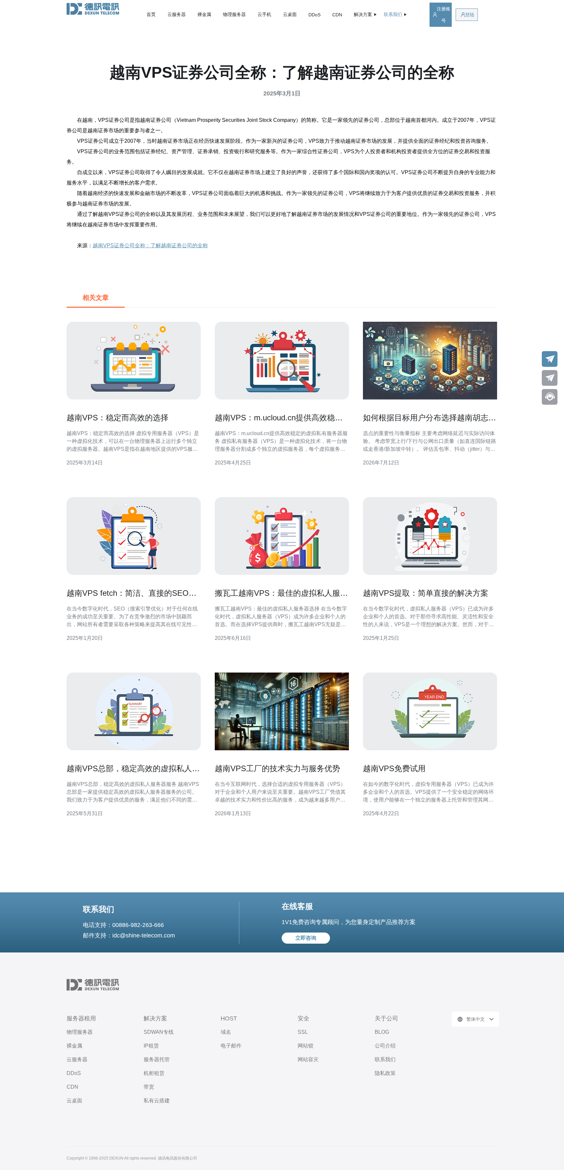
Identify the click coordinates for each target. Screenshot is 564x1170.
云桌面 (290, 14)
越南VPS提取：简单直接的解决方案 (425, 593)
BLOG (382, 1032)
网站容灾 (308, 1059)
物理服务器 (234, 14)
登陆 (469, 14)
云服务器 (176, 14)
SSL (303, 1032)
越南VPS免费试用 (394, 768)
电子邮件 (231, 1045)
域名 (226, 1032)
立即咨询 (305, 938)
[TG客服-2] (549, 378)
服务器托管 (157, 1059)
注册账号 (443, 14)
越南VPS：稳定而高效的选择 (117, 417)
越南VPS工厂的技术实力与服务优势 (277, 768)
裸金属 (204, 14)
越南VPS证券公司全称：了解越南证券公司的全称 (150, 245)
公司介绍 (385, 1045)
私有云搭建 (157, 1100)
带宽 (149, 1087)
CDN (337, 14)
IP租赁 (151, 1045)
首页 (151, 14)
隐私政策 (385, 1073)
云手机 (264, 14)
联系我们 (385, 1059)
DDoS (314, 14)
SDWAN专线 (159, 1032)
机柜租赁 (154, 1073)
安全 (303, 1018)
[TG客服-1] (549, 359)
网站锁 (305, 1045)
